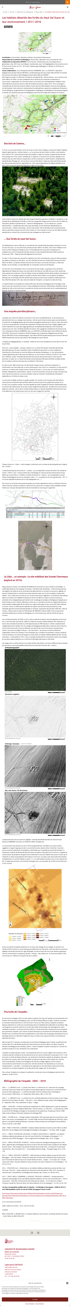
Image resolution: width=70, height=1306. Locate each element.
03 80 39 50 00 (9, 1258)
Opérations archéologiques (25, 12)
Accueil (5, 12)
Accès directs (35, 2)
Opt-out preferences (29, 1304)
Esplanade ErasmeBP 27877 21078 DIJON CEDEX (14, 1255)
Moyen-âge (8, 27)
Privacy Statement (39, 1304)
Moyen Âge (38, 12)
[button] (67, 1283)
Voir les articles (35, 1220)
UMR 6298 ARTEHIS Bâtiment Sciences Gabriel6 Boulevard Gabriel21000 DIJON (13, 1270)
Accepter (35, 1299)
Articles (12, 12)
